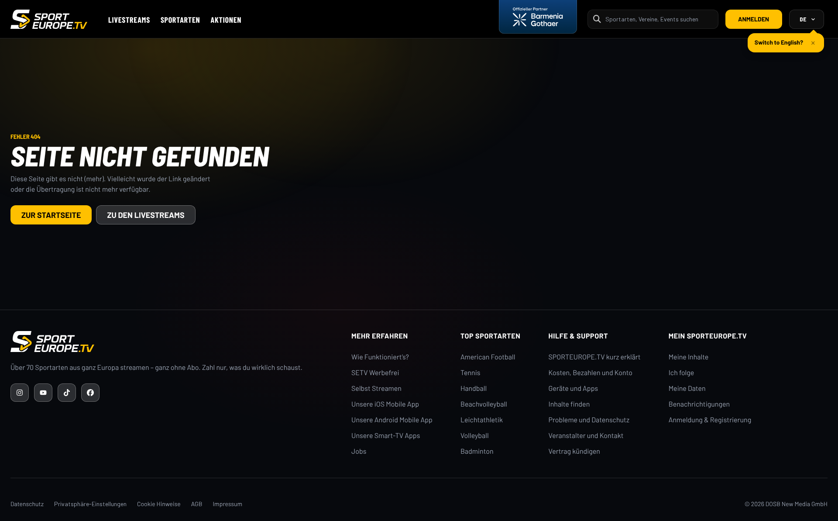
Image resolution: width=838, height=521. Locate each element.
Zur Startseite (51, 215)
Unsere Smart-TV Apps (385, 435)
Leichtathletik (481, 420)
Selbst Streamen (376, 388)
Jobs (358, 451)
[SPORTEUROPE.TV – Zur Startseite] (48, 19)
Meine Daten (687, 388)
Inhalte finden (569, 404)
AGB (197, 503)
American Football (487, 357)
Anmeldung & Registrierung (710, 420)
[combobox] (659, 19)
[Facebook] (90, 392)
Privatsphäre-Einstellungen (90, 503)
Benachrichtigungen (699, 404)
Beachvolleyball (483, 404)
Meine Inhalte (689, 357)
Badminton (477, 451)
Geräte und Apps (573, 388)
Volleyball (474, 435)
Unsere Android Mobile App (392, 420)
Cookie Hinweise (159, 503)
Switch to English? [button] (779, 42)
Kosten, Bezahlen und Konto (590, 373)
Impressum (227, 503)
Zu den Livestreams (145, 215)
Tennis (470, 373)
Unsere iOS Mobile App (385, 404)
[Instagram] (19, 392)
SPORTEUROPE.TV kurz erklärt (595, 357)
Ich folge (681, 373)
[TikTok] (67, 392)
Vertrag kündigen (574, 451)
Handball (473, 388)
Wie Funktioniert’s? (380, 357)
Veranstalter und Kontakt (586, 435)
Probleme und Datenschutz (589, 420)
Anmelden (753, 19)
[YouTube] (43, 392)
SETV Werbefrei (375, 373)
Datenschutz (27, 503)
